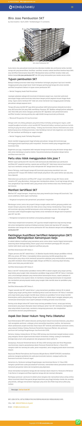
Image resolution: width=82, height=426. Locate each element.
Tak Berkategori (35, 22)
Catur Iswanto (14, 22)
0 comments (45, 22)
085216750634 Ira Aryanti (24, 403)
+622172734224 (14, 1)
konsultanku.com (47, 423)
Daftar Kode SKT (24, 390)
